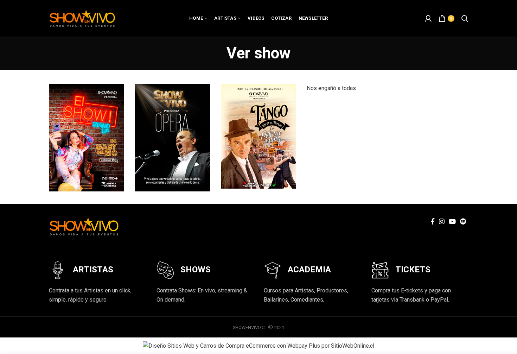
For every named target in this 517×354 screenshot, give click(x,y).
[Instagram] (442, 221)
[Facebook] (433, 221)
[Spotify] (463, 221)
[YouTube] (452, 221)
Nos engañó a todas (331, 88)
